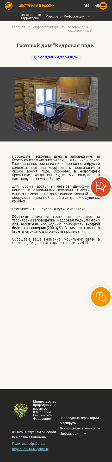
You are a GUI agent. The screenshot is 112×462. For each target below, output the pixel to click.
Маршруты (53, 16)
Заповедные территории (31, 16)
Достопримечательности (80, 428)
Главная (18, 27)
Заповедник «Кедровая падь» (58, 57)
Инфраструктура (46, 27)
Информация (74, 16)
